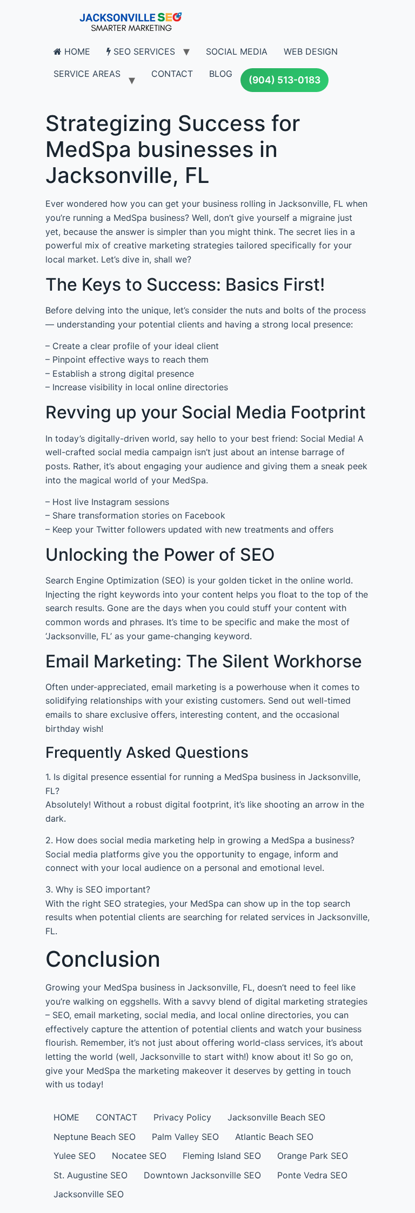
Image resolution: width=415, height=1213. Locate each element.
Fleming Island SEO (222, 1155)
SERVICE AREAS (87, 73)
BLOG (220, 73)
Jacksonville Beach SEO (276, 1117)
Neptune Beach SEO (94, 1136)
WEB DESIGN (311, 51)
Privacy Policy (182, 1117)
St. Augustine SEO (90, 1175)
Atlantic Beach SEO (274, 1136)
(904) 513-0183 (284, 80)
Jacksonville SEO (88, 1194)
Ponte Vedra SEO (312, 1175)
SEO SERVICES (143, 51)
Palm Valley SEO (185, 1136)
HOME (76, 51)
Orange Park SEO (312, 1155)
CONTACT (172, 73)
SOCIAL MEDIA (236, 51)
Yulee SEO (74, 1155)
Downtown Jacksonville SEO (202, 1175)
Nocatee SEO (139, 1155)
